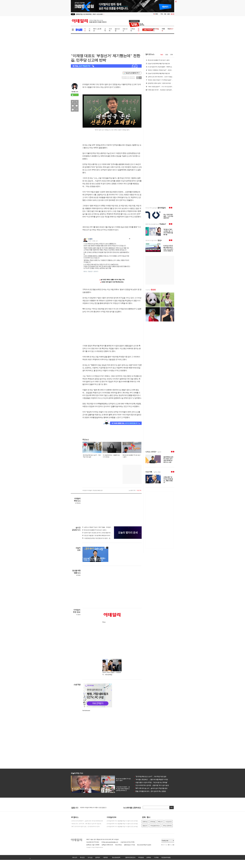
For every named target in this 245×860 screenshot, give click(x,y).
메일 (73, 106)
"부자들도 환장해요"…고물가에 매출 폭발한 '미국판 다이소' (153, 779)
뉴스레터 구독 (132, 490)
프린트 (77, 106)
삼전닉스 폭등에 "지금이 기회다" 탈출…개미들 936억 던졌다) (100, 527)
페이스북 (73, 102)
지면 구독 (139, 490)
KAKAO (73, 110)
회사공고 (82, 857)
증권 (166, 54)
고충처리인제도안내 (130, 857)
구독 (161, 14)
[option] (107, 14)
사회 (89, 29)
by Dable (78, 575)
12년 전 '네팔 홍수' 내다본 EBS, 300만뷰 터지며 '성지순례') (99, 535)
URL (77, 110)
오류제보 (148, 857)
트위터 (77, 102)
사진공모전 (168, 821)
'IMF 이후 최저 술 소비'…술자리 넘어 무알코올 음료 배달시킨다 (154, 788)
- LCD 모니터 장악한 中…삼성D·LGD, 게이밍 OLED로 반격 (87, 821)
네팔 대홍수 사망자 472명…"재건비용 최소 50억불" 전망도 (153, 782)
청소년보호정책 (116, 857)
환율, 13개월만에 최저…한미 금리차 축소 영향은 (150, 791)
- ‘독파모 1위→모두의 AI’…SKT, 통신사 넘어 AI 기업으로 (86, 823)
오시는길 (90, 857)
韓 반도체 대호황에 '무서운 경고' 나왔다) (94, 530)
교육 (105, 29)
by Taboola (77, 503)
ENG (156, 14)
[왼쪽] (105, 548)
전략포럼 (152, 821)
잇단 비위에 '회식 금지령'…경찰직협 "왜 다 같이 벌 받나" (152, 785)
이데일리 (89, 21)
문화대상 (145, 821)
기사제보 (156, 857)
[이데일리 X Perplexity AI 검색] (106, 66)
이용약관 (105, 857)
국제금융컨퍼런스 (155, 825)
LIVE (73, 14)
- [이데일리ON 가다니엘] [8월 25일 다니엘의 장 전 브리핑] (122, 821)
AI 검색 (78, 30)
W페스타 (160, 821)
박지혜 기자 (74, 91)
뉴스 (161, 54)
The (170, 29)
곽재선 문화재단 (167, 825)
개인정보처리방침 (165, 857)
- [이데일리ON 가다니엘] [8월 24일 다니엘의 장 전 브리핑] (122, 823)
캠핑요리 (145, 825)
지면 (165, 14)
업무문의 (97, 857)
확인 (171, 807)
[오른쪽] (107, 548)
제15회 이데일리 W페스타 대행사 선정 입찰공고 (93, 807)
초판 (168, 14)
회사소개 (74, 857)
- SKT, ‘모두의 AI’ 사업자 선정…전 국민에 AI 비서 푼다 (85, 826)
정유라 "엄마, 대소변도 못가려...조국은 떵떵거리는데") (98, 532)
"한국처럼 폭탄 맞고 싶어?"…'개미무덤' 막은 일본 (150, 776)
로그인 (172, 14)
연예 (171, 54)
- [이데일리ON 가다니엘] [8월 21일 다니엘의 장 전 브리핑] (122, 826)
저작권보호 (141, 857)
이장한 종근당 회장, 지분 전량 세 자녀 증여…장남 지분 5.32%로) (100, 538)
